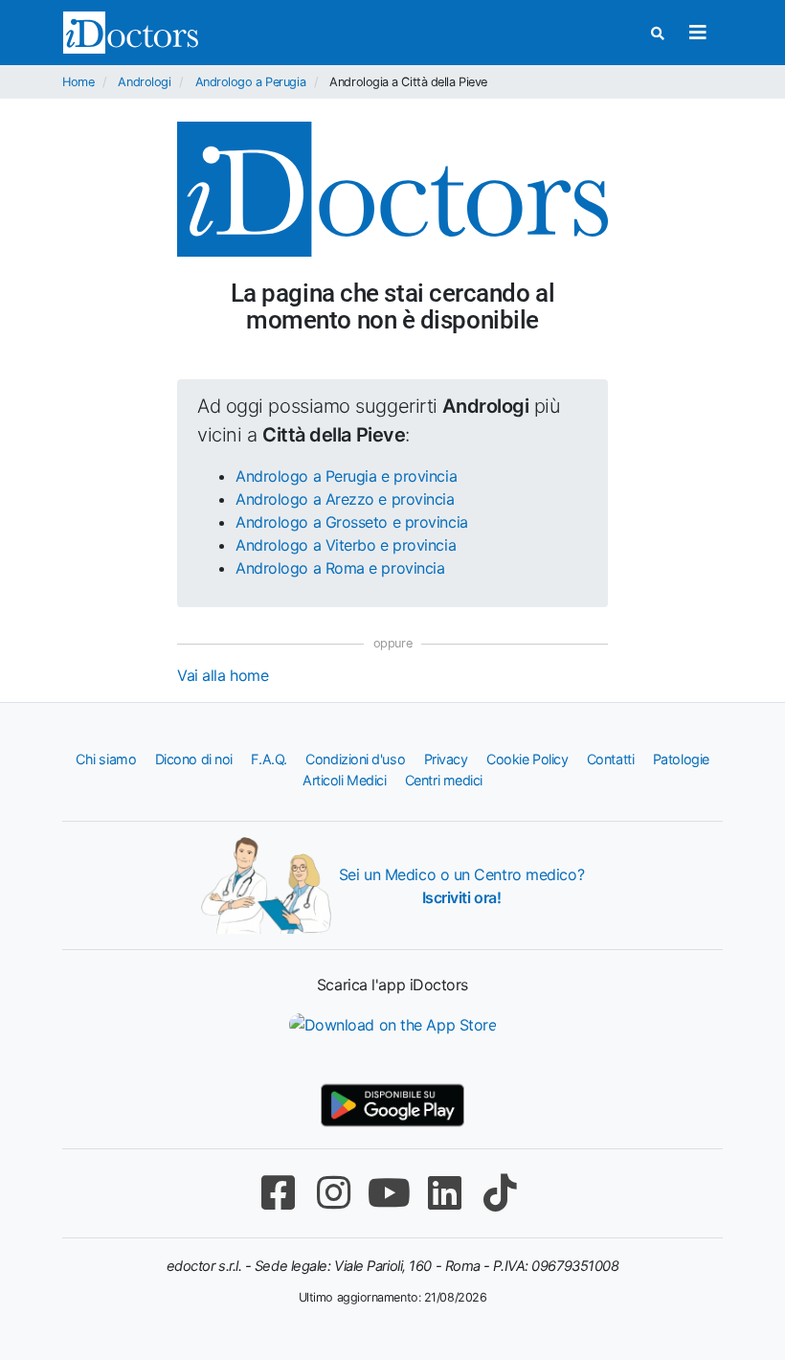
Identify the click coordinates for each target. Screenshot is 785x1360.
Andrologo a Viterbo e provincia (346, 545)
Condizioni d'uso (355, 759)
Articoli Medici (344, 780)
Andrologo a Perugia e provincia (346, 476)
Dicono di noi (194, 759)
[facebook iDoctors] (278, 1192)
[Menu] (697, 32)
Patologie (681, 759)
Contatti (610, 759)
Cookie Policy (527, 759)
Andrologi (144, 82)
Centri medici (443, 780)
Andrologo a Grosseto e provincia (352, 522)
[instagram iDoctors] (333, 1192)
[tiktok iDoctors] (500, 1192)
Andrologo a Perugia (250, 82)
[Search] (657, 33)
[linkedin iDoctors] (444, 1192)
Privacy (446, 759)
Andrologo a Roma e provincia (340, 568)
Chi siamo (106, 759)
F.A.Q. (268, 759)
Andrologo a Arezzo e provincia (345, 499)
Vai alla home (222, 675)
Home (78, 82)
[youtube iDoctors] (389, 1192)
